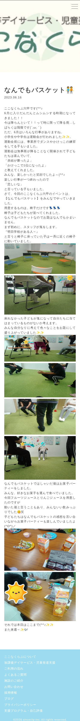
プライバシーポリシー (20, 704)
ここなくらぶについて (20, 656)
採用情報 (10, 692)
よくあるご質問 (15, 674)
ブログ (9, 698)
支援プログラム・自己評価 (23, 710)
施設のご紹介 (13, 680)
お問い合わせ (13, 686)
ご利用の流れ (13, 668)
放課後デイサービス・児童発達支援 (29, 662)
